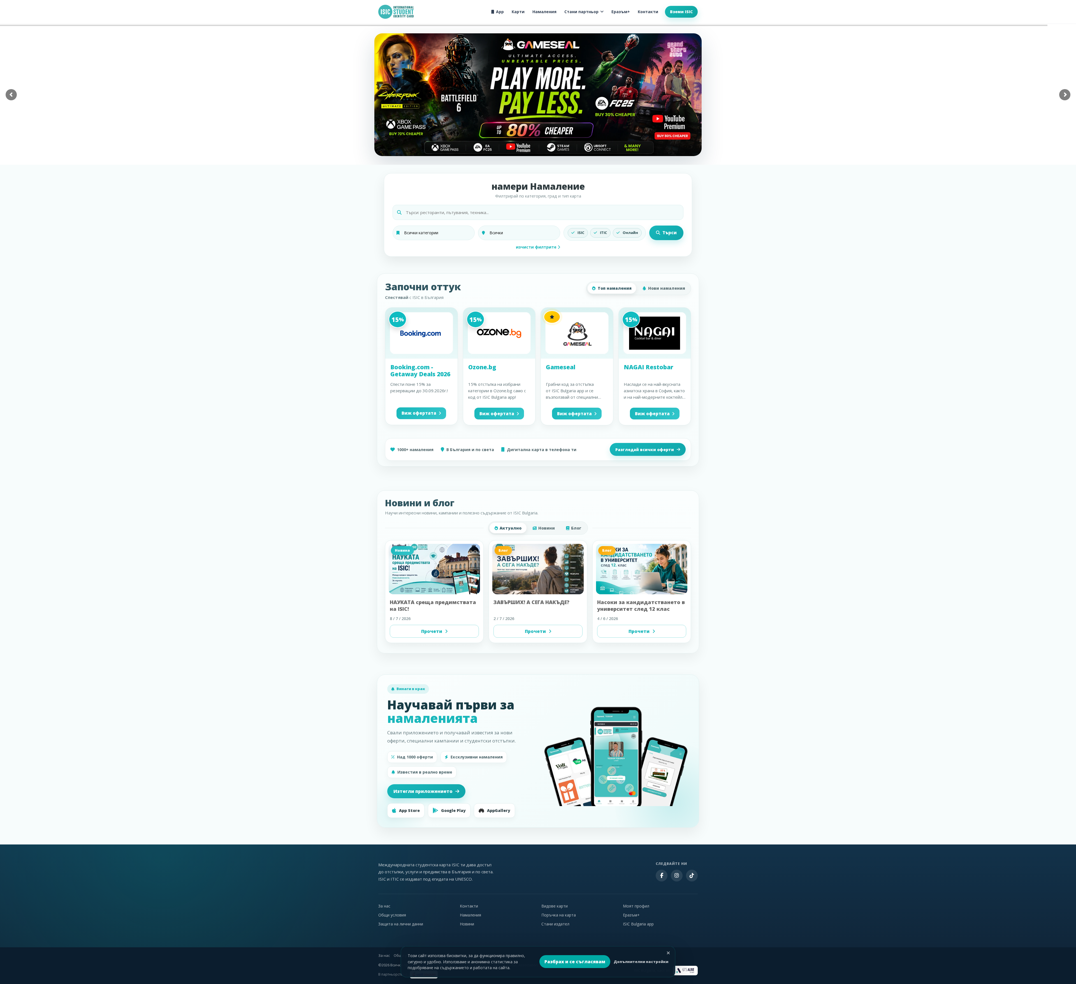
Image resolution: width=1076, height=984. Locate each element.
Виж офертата (419, 413)
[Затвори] (668, 953)
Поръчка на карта (558, 915)
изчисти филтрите (537, 247)
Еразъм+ (620, 11)
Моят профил (636, 906)
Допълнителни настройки (641, 961)
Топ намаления (615, 288)
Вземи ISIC (681, 11)
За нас (384, 906)
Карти (518, 11)
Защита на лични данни (400, 924)
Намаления (544, 11)
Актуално (510, 528)
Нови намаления (666, 288)
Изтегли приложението (423, 791)
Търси (669, 232)
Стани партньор (581, 11)
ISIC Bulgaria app (638, 924)
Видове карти (554, 906)
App (500, 11)
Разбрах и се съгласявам (574, 962)
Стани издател (555, 924)
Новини (546, 528)
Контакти (648, 11)
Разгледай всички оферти (644, 449)
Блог (576, 528)
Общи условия (392, 915)
